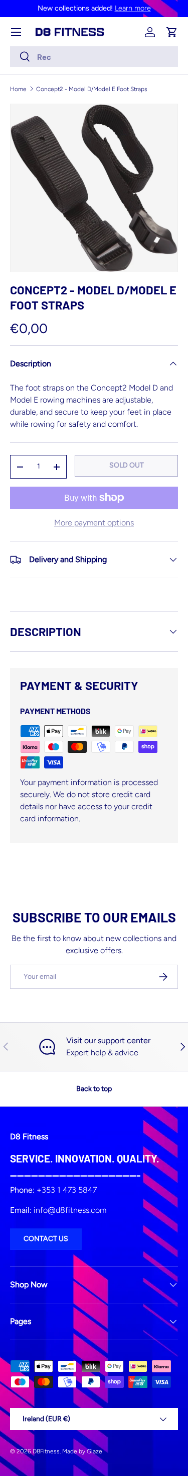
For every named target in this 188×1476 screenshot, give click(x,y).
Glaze (94, 1451)
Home (18, 89)
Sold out (126, 465)
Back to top (94, 1088)
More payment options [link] (94, 522)
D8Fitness (46, 1451)
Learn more (133, 8)
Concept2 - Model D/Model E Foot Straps (91, 89)
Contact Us (46, 1238)
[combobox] (94, 56)
